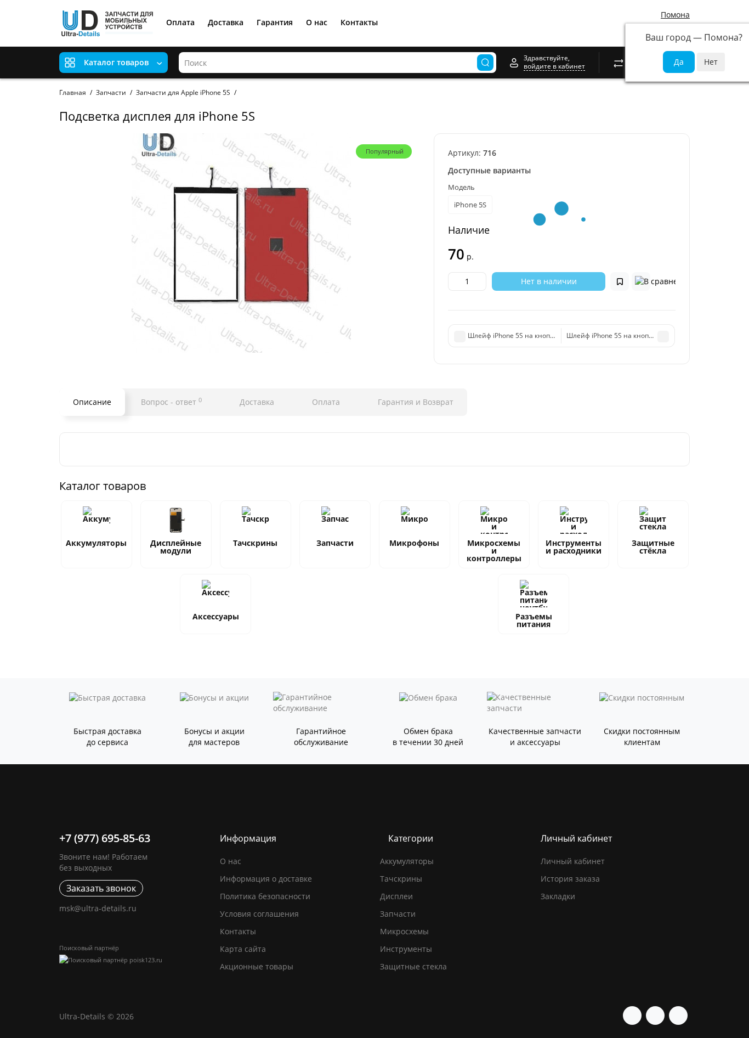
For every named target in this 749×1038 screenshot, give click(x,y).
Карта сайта (243, 949)
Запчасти (335, 543)
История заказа (570, 878)
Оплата (180, 22)
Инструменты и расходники (574, 547)
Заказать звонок (101, 888)
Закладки (558, 896)
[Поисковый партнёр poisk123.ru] (134, 960)
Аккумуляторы (96, 543)
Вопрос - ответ (171, 401)
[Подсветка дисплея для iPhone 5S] (241, 243)
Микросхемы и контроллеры (494, 550)
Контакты (359, 22)
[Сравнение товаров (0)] (618, 62)
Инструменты (406, 949)
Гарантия (275, 22)
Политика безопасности (265, 896)
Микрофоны (414, 543)
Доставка (225, 22)
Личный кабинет (573, 861)
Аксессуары (215, 616)
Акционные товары (256, 966)
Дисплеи (396, 896)
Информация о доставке (266, 878)
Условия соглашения (259, 914)
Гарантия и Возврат (414, 402)
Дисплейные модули (175, 547)
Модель (461, 187)
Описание (92, 402)
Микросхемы (404, 931)
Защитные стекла (413, 966)
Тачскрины (255, 543)
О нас (316, 22)
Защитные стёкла (653, 547)
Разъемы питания (533, 620)
